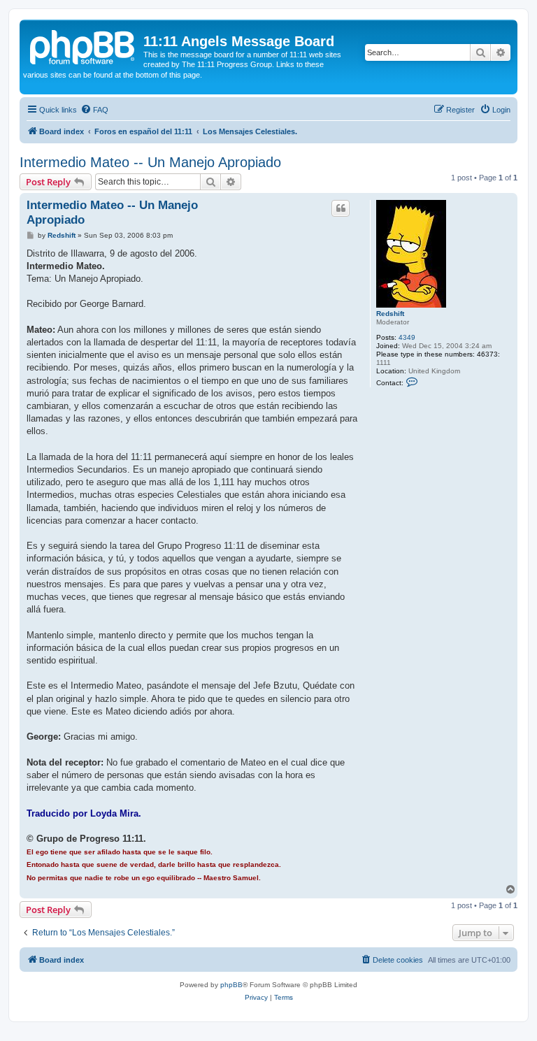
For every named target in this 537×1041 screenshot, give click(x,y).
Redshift (390, 313)
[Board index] (83, 45)
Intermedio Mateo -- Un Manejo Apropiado (150, 162)
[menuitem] (94, 109)
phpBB (231, 985)
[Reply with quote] (340, 208)
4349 (407, 337)
